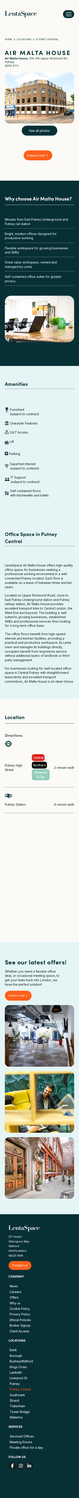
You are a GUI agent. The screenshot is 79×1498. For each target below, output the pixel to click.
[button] (68, 14)
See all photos (39, 131)
